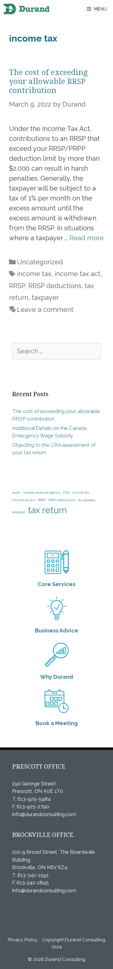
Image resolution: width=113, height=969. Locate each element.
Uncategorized (40, 262)
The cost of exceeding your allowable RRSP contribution (48, 81)
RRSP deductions (54, 286)
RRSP (17, 286)
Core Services (56, 584)
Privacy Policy (22, 940)
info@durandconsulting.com (44, 814)
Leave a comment (45, 309)
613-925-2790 (33, 806)
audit (16, 492)
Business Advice (56, 630)
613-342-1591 (33, 875)
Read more (86, 238)
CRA (66, 492)
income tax (34, 274)
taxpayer (45, 297)
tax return (47, 510)
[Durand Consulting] (26, 9)
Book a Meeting (57, 723)
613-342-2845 (33, 883)
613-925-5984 (34, 799)
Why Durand (56, 677)
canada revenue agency (41, 492)
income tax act (77, 274)
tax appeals (86, 500)
